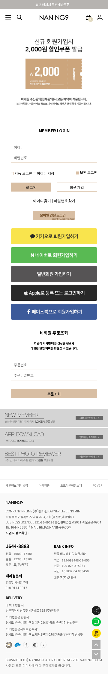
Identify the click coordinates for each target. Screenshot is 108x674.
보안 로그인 (88, 172)
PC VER (97, 485)
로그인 (31, 187)
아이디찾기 (42, 201)
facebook (26, 644)
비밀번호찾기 (64, 201)
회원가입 (77, 187)
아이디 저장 (45, 173)
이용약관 (44, 485)
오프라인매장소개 (71, 485)
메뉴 (8, 17)
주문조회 (54, 393)
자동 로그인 (23, 173)
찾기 (19, 17)
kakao (43, 644)
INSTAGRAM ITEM (35, 644)
